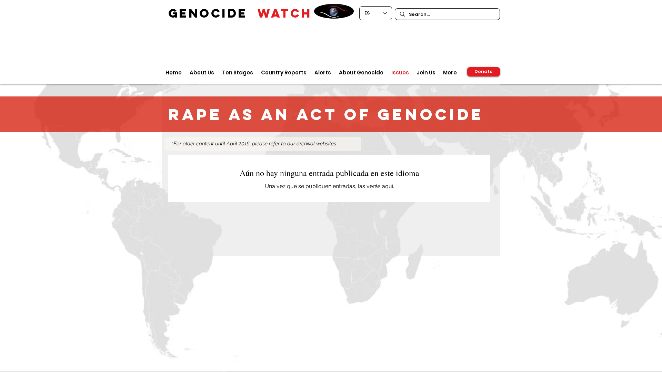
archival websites (316, 144)
